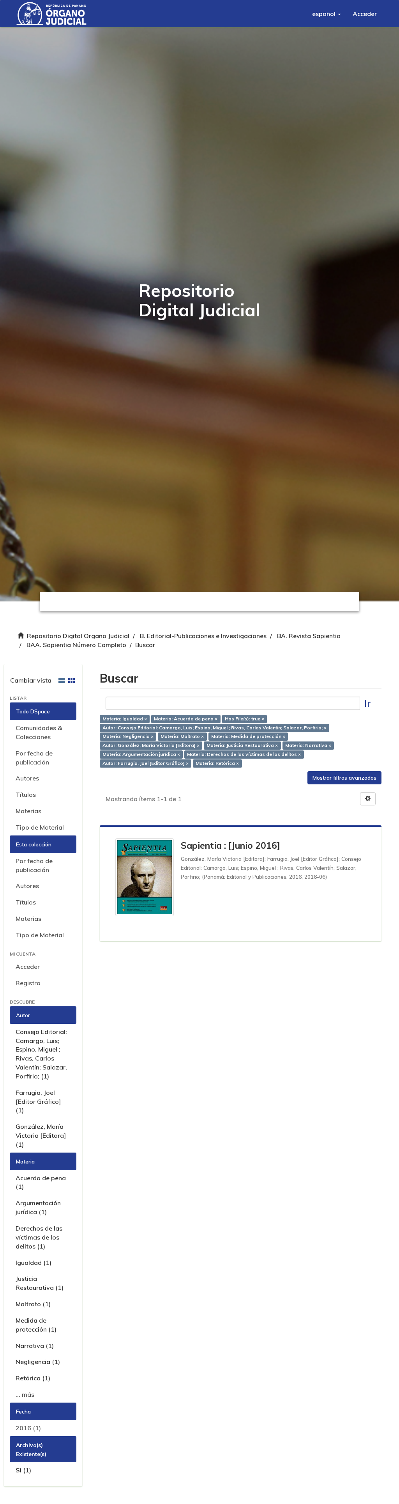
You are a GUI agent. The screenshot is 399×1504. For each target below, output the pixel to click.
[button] (326, 13)
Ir (367, 703)
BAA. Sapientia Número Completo (76, 645)
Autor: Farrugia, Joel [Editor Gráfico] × (145, 763)
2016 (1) (28, 1428)
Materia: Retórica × (217, 763)
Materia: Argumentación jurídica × (141, 754)
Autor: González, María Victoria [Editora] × (151, 745)
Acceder (28, 966)
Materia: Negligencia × (128, 737)
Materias (28, 811)
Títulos (26, 794)
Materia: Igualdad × (124, 719)
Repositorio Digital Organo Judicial (78, 636)
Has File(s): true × (244, 719)
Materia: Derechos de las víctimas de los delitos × (244, 754)
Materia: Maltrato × (182, 737)
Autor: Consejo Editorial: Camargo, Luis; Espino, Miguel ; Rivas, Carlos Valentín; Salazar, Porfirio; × (214, 728)
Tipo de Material (40, 827)
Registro (28, 983)
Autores (27, 778)
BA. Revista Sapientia (309, 636)
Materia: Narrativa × (308, 745)
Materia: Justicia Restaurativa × (242, 745)
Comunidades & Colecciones (39, 732)
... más (25, 1394)
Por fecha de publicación (34, 757)
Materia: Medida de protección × (248, 737)
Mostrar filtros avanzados (344, 777)
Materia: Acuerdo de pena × (185, 719)
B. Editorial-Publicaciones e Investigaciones (203, 636)
